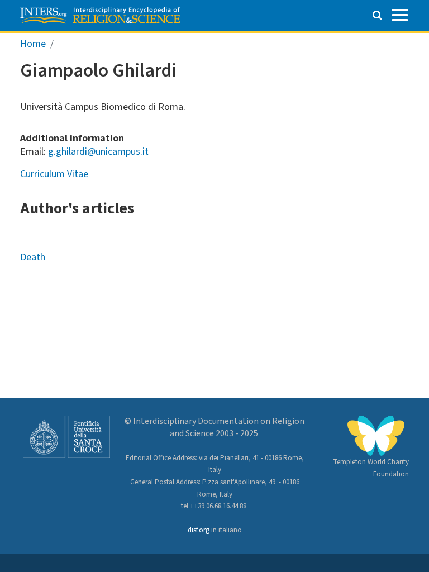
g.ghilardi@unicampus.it (98, 152)
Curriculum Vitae (54, 174)
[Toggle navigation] (400, 14)
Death (32, 257)
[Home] (100, 15)
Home (33, 44)
